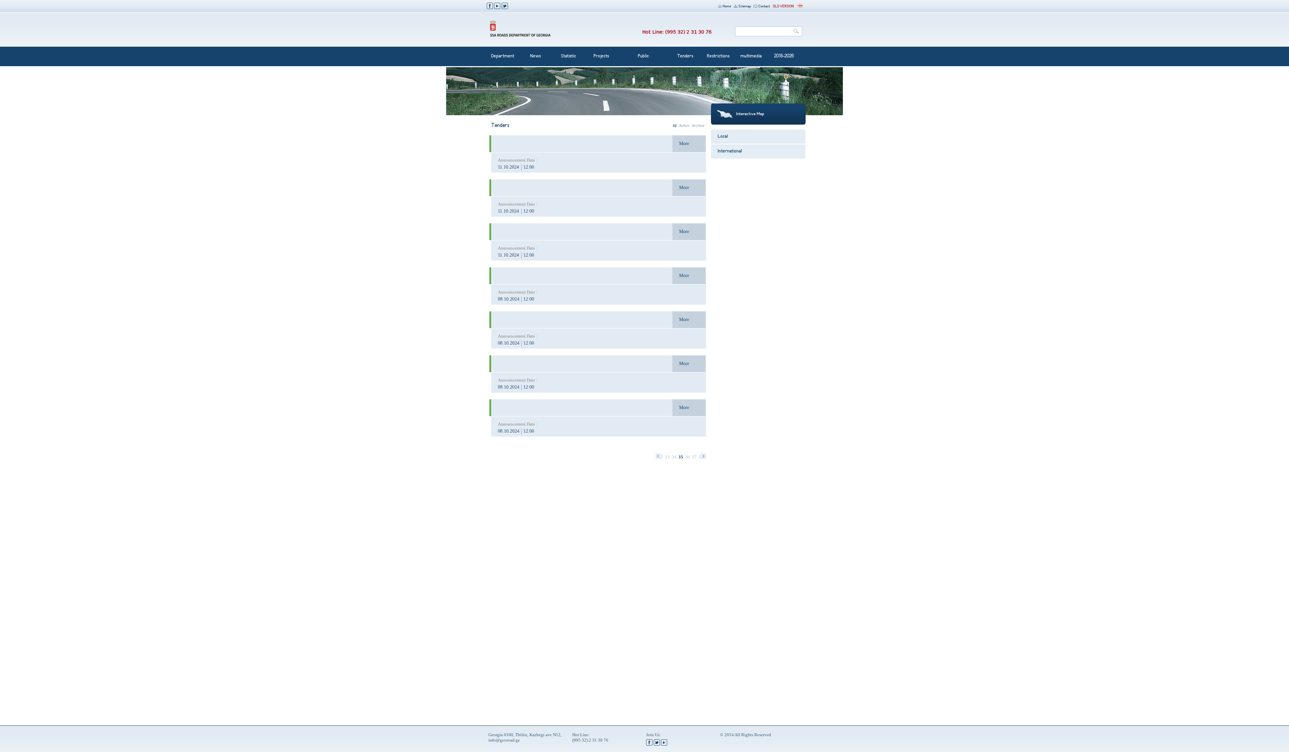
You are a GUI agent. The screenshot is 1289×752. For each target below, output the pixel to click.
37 (694, 456)
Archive (698, 125)
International (730, 151)
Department (502, 56)
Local (723, 136)
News (535, 56)
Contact (764, 6)
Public (643, 56)
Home (727, 6)
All (674, 125)
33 (667, 456)
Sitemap (744, 6)
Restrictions (718, 56)
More (684, 143)
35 (680, 456)
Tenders (685, 56)
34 (674, 456)
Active (684, 125)
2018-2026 (784, 56)
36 (687, 456)
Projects (601, 56)
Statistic (568, 56)
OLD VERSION (783, 6)
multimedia (751, 56)
